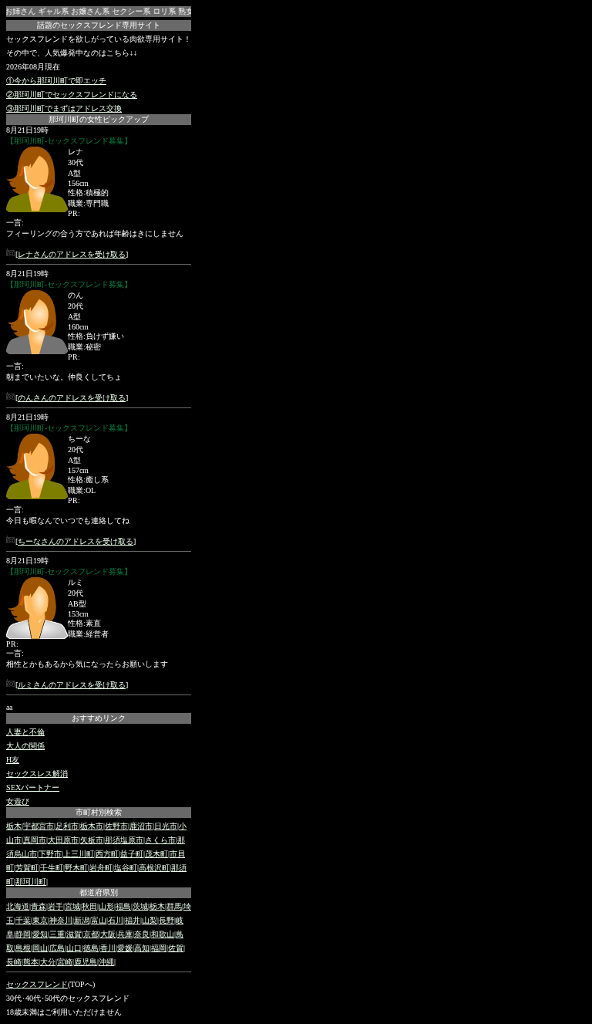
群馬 (174, 906)
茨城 (140, 906)
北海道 (17, 906)
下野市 (50, 854)
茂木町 (156, 854)
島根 (23, 948)
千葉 (23, 920)
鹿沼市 (141, 826)
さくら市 (160, 840)
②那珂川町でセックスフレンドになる (71, 94)
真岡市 (34, 840)
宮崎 (64, 962)
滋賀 (74, 934)
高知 (142, 948)
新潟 (81, 920)
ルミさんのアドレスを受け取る (72, 685)
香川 (108, 948)
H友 (12, 759)
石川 (115, 920)
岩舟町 (101, 867)
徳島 (91, 948)
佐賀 (175, 948)
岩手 (55, 906)
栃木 (14, 826)
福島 (123, 906)
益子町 (131, 854)
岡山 (40, 948)
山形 (106, 906)
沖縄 (106, 962)
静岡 (23, 934)
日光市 (165, 826)
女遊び (17, 801)
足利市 (67, 826)
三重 (57, 934)
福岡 (158, 948)
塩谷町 (125, 867)
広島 (57, 948)
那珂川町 (30, 881)
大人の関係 (25, 746)
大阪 (108, 934)
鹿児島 (85, 962)
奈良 (142, 934)
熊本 (31, 962)
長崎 (14, 962)
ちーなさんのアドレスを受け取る (75, 541)
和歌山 (162, 934)
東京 (40, 920)
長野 (166, 920)
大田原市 (63, 840)
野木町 (76, 867)
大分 (48, 962)
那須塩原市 (124, 840)
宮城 (72, 906)
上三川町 (78, 854)
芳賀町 (27, 867)
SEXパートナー (32, 787)
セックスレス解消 (37, 773)
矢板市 (91, 840)
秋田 (89, 906)
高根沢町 (154, 867)
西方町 (107, 854)
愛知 (40, 934)
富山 (98, 920)
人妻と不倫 (25, 732)
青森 (38, 906)
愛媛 (125, 948)
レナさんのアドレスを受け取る (72, 254)
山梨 (149, 920)
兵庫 (125, 934)
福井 (132, 920)
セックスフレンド (37, 984)
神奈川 (60, 920)
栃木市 (91, 826)
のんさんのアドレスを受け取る (72, 398)
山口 (74, 948)
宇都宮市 (38, 826)
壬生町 (51, 867)
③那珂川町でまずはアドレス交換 (64, 108)
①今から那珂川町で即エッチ (56, 80)
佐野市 (116, 826)
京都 (91, 934)
